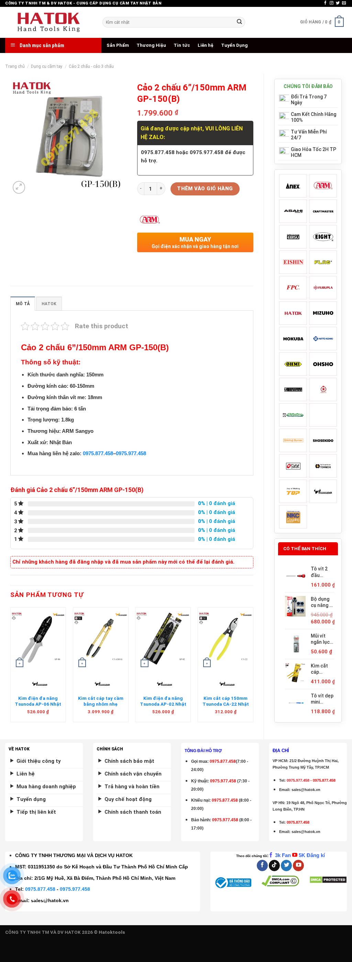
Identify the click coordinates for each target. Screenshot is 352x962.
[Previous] (11, 667)
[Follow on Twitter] (338, 3)
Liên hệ (205, 45)
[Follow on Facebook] (325, 3)
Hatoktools (112, 932)
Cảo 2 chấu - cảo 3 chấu (91, 66)
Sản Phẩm (118, 45)
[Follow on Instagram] (331, 3)
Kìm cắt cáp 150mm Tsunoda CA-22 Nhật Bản (225, 704)
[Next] (253, 667)
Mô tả (23, 303)
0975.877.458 (98, 453)
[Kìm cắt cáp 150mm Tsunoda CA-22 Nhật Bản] (225, 639)
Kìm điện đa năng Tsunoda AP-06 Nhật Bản (38, 704)
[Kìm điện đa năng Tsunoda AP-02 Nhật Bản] (162, 639)
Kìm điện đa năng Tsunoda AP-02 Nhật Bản (163, 704)
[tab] (22, 304)
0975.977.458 (131, 453)
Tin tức (182, 45)
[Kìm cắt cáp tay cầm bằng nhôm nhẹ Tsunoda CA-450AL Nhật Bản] (100, 639)
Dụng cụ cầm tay (47, 66)
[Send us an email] (344, 3)
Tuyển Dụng (234, 45)
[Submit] (239, 22)
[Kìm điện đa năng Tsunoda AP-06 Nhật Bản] (38, 639)
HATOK (49, 303)
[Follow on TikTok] (274, 865)
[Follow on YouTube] (298, 865)
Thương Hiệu (151, 45)
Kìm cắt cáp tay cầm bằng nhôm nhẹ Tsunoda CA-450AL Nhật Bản (100, 707)
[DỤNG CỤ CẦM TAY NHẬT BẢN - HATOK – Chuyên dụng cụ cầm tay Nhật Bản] (48, 22)
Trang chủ (15, 66)
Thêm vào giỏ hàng (205, 188)
